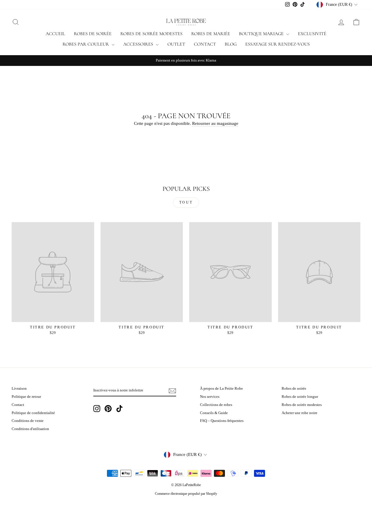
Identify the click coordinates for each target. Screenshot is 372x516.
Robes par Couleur (86, 44)
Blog (231, 44)
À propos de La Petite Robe (221, 388)
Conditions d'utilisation (30, 429)
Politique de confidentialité (33, 413)
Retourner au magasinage (215, 123)
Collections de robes (216, 405)
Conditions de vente (28, 421)
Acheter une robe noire (299, 413)
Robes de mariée (210, 34)
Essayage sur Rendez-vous (277, 44)
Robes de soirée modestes (151, 34)
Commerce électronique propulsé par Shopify (186, 494)
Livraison (19, 388)
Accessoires (138, 44)
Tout (186, 202)
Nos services (209, 397)
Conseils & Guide (214, 413)
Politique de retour (26, 397)
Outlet (176, 44)
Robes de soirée (93, 34)
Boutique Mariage (262, 34)
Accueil (55, 34)
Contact (205, 44)
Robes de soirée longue (300, 397)
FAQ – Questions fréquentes (222, 421)
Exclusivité (312, 34)
